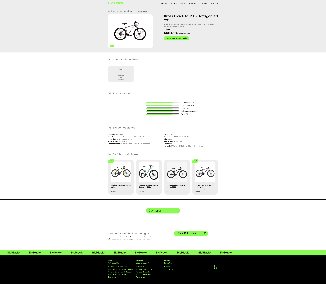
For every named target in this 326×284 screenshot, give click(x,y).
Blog (212, 3)
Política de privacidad (145, 274)
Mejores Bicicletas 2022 (117, 267)
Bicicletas (173, 3)
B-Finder (164, 3)
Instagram (168, 269)
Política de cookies (143, 272)
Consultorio (203, 3)
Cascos (182, 3)
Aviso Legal (140, 277)
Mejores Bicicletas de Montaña (121, 269)
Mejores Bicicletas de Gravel (120, 272)
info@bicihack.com (144, 269)
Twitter (167, 267)
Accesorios (192, 3)
